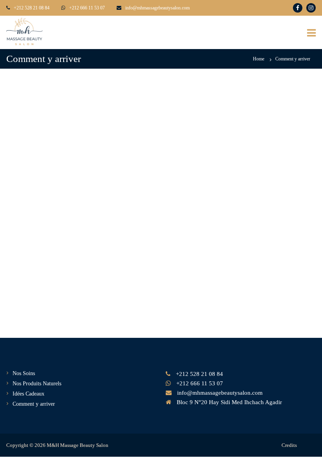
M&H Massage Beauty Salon (77, 445)
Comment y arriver (34, 404)
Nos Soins (24, 373)
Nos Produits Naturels (37, 383)
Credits (289, 445)
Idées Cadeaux (28, 394)
